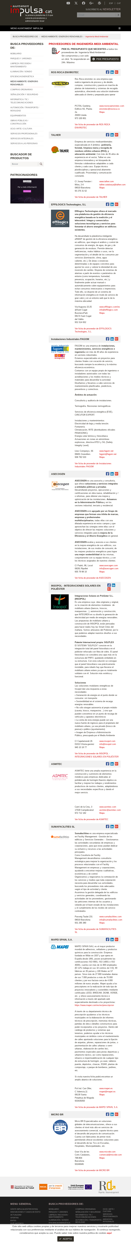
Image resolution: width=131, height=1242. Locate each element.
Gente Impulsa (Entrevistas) (24, 1209)
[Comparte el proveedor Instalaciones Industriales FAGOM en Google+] (116, 339)
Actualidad (15, 1215)
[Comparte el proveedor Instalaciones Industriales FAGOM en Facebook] (108, 339)
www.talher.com (106, 181)
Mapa (101, 112)
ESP (111, 3)
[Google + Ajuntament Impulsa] (91, 3)
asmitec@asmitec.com (110, 810)
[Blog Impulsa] (99, 3)
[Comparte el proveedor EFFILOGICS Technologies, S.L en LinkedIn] (112, 204)
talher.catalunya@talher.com (112, 184)
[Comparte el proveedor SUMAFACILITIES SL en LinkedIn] (112, 826)
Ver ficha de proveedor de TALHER (91, 197)
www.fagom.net (106, 451)
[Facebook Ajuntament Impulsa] (83, 3)
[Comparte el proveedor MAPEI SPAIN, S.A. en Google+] (116, 939)
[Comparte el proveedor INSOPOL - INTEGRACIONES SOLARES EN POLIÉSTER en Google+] (109, 589)
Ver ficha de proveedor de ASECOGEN (93, 578)
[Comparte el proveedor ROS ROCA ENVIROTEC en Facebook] (108, 72)
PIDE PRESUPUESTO (107, 59)
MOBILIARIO (54, 1209)
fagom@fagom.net (107, 454)
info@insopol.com (107, 744)
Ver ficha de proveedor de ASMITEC (91, 819)
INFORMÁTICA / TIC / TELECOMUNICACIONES (85, 1216)
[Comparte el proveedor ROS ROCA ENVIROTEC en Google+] (116, 72)
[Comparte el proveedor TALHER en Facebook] (108, 135)
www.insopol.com (107, 741)
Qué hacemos (16, 1223)
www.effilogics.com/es (109, 307)
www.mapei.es (106, 1088)
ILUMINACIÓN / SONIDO (59, 1220)
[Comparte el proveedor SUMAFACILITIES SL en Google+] (116, 826)
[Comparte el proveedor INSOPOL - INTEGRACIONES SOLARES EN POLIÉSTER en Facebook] (109, 585)
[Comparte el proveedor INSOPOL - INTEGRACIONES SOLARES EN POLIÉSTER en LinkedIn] (113, 585)
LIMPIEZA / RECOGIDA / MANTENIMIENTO (58, 1216)
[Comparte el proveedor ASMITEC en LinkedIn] (112, 764)
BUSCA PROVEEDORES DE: (25, 36)
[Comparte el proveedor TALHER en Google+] (116, 135)
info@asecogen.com (108, 568)
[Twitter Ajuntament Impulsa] (76, 3)
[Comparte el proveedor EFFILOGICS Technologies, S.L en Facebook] (108, 204)
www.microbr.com (107, 1152)
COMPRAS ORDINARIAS (85, 1209)
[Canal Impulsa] (68, 3)
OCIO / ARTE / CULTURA (108, 1210)
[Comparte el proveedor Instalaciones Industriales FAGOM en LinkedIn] (112, 339)
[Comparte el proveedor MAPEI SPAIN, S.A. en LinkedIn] (112, 939)
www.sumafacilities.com (110, 916)
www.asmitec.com (107, 807)
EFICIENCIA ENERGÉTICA (59, 1223)
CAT (119, 3)
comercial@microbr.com (110, 1155)
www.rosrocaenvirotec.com (111, 106)
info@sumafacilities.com (110, 920)
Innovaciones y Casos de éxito (25, 1212)
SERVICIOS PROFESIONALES (110, 1215)
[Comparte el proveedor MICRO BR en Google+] (116, 1114)
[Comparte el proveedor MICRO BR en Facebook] (108, 1114)
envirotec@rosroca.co (109, 109)
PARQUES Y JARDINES (58, 1212)
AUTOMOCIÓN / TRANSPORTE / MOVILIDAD (88, 1221)
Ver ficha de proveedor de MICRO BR (92, 1170)
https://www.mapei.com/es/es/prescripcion (95, 1005)
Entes (13, 1220)
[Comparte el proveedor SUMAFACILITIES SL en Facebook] (108, 826)
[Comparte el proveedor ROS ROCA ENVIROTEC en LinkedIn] (112, 72)
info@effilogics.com (108, 310)
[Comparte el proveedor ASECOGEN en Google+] (116, 474)
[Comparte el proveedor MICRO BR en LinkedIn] (112, 1114)
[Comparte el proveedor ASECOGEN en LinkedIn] (112, 474)
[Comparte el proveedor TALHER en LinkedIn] (112, 135)
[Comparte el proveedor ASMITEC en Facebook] (108, 764)
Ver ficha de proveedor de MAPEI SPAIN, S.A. (96, 1107)
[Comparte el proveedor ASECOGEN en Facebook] (108, 474)
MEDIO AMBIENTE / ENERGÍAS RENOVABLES (61, 36)
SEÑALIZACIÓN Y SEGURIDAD (88, 1212)
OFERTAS (14, 1218)
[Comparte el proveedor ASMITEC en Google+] (116, 764)
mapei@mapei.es (107, 1091)
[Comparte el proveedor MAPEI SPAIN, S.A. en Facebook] (108, 939)
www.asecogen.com (108, 565)
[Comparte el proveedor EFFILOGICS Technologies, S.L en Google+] (116, 204)
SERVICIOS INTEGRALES (108, 1220)
